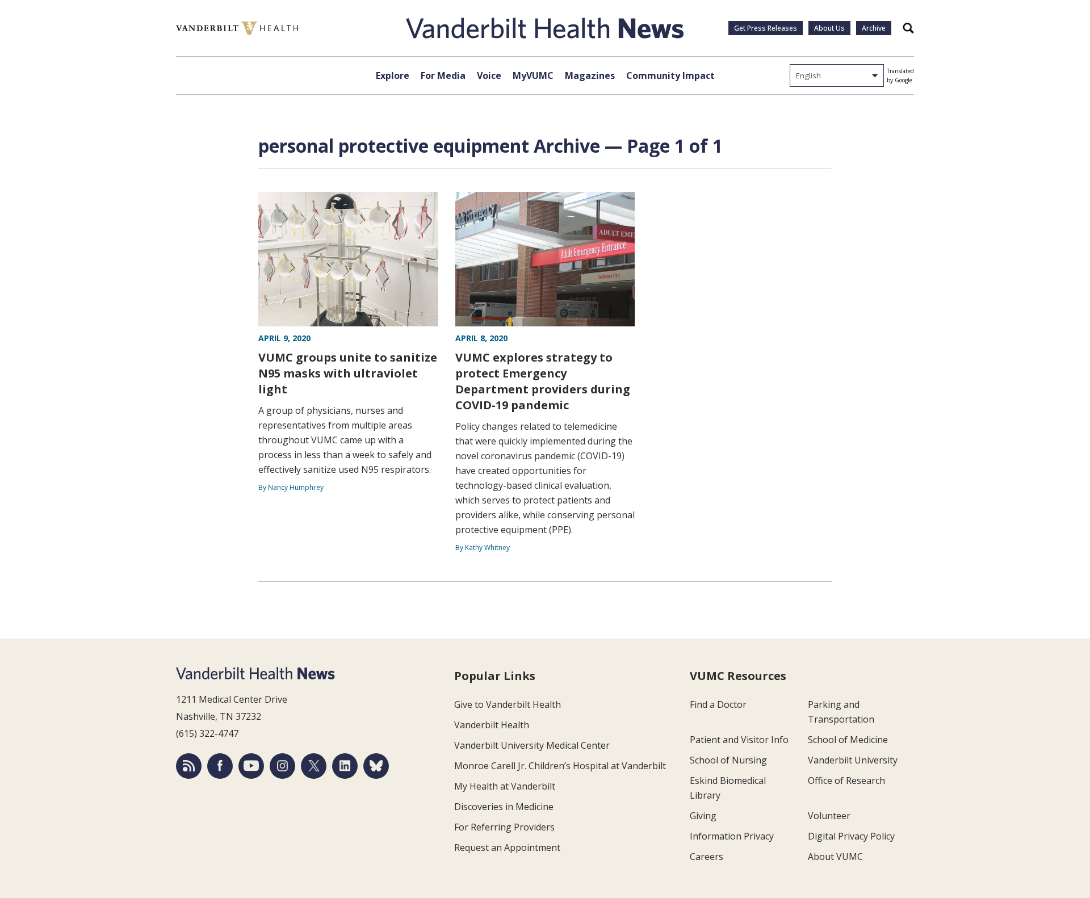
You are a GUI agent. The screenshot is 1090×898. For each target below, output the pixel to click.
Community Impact (670, 75)
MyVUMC (533, 75)
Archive (874, 28)
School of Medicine (848, 739)
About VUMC (835, 856)
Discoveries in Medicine (504, 806)
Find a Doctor (718, 704)
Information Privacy (732, 836)
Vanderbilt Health (491, 725)
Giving (703, 815)
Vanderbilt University (853, 760)
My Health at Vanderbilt (504, 786)
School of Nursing (728, 760)
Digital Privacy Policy (851, 836)
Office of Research (846, 780)
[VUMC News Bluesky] (376, 766)
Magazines (590, 75)
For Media (443, 75)
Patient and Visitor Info (739, 739)
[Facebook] (220, 766)
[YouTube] (251, 766)
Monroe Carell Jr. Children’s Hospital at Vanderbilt (560, 765)
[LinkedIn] (345, 766)
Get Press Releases (765, 28)
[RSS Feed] (189, 766)
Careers (706, 856)
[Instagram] (282, 766)
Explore (392, 75)
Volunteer (829, 815)
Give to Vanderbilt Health (507, 704)
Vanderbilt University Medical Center (532, 745)
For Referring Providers (504, 827)
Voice (489, 75)
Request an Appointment (507, 847)
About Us (829, 28)
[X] (313, 766)
